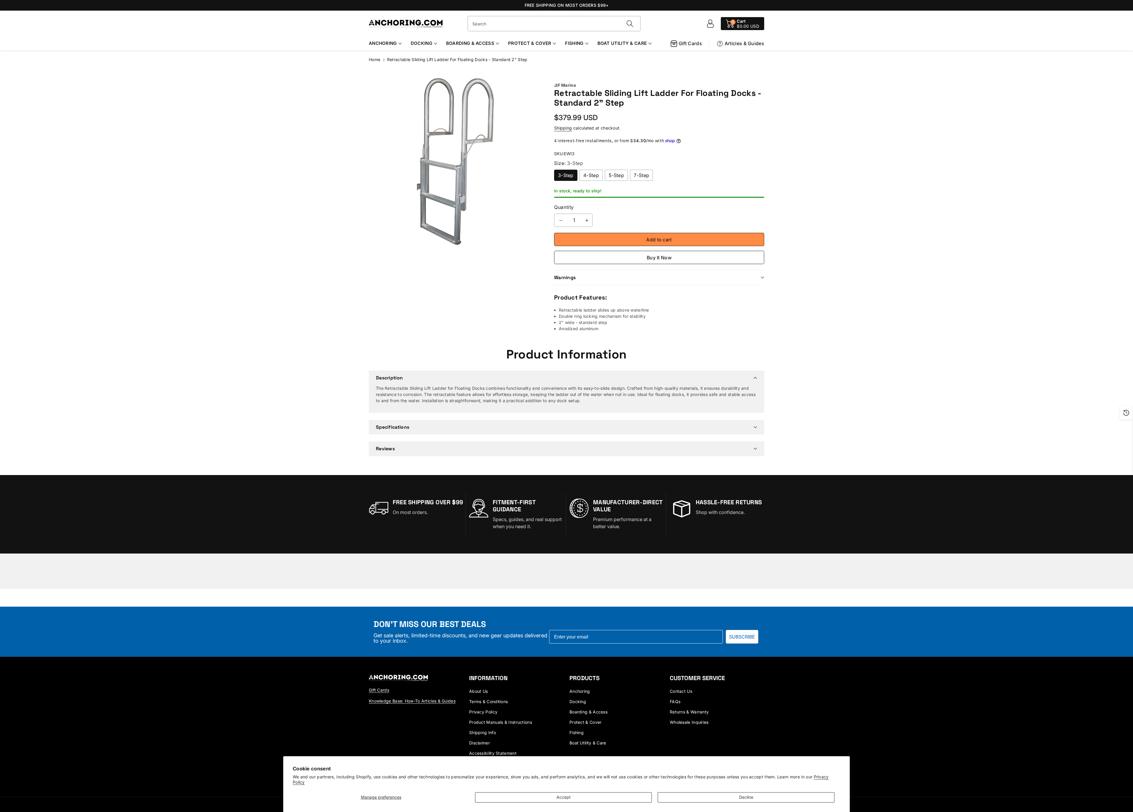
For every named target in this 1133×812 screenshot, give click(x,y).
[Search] (630, 23)
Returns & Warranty (689, 711)
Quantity (564, 207)
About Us (478, 691)
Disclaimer (479, 742)
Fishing (574, 43)
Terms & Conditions (488, 701)
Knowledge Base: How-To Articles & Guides (412, 700)
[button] (742, 23)
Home (374, 59)
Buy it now (659, 258)
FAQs (675, 701)
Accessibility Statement (493, 753)
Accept (563, 797)
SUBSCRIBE (742, 637)
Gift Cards (690, 43)
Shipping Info (482, 732)
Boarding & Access (470, 43)
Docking (421, 43)
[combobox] (554, 23)
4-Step (591, 175)
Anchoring (383, 43)
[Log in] (710, 23)
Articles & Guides (744, 43)
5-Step (616, 175)
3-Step (566, 175)
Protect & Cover (529, 43)
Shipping (563, 127)
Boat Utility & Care (622, 43)
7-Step (641, 175)
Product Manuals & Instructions (500, 722)
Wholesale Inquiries (689, 722)
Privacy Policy (483, 711)
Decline (746, 797)
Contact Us (681, 691)
